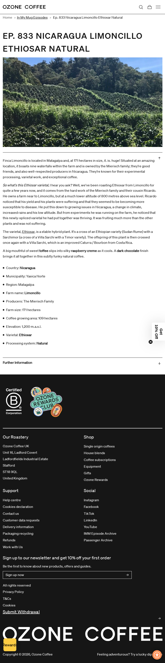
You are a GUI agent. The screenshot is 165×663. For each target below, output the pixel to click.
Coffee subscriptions (100, 460)
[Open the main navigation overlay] (158, 7)
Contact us (11, 513)
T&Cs (7, 598)
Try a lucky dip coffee (146, 654)
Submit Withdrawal (21, 611)
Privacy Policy (13, 592)
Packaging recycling (18, 533)
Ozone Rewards (96, 479)
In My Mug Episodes (32, 17)
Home (7, 17)
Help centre (12, 500)
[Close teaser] (150, 342)
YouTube (90, 527)
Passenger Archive (98, 540)
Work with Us (13, 547)
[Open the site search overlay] (141, 7)
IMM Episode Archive (100, 533)
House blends (94, 453)
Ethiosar (28, 231)
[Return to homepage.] (82, 634)
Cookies (9, 605)
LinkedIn (90, 520)
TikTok (89, 513)
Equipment (92, 466)
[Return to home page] (24, 7)
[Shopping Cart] (149, 7)
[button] (158, 332)
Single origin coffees (99, 446)
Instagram (91, 500)
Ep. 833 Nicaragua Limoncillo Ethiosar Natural (88, 17)
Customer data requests (21, 520)
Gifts (87, 473)
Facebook (91, 506)
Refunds (9, 540)
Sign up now (15, 575)
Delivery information (18, 527)
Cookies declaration (18, 506)
